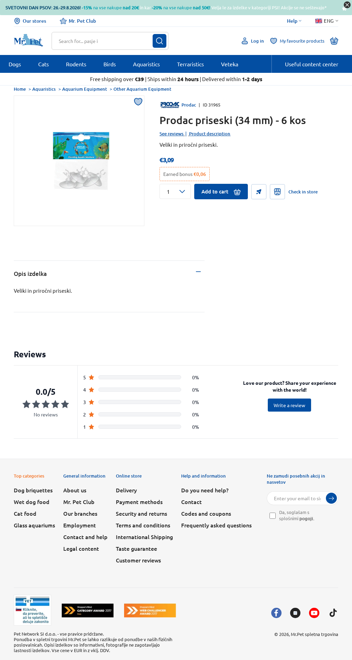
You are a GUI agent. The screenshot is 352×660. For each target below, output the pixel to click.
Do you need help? (205, 490)
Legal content (81, 548)
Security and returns (141, 513)
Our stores (34, 21)
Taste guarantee (136, 548)
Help (292, 21)
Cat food (25, 513)
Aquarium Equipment (84, 89)
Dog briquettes (33, 490)
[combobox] (106, 41)
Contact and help (85, 536)
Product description (209, 134)
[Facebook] (276, 613)
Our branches (80, 513)
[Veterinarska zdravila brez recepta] (32, 610)
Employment (79, 525)
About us (74, 490)
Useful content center (311, 63)
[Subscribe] (331, 498)
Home (20, 89)
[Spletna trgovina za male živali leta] (88, 610)
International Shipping (144, 536)
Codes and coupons (206, 513)
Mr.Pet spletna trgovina (314, 634)
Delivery (126, 490)
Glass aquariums (34, 525)
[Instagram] (295, 613)
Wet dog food (32, 501)
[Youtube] (314, 613)
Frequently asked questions (216, 525)
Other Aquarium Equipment (142, 89)
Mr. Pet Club (82, 21)
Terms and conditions (143, 525)
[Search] (159, 41)
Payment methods (139, 501)
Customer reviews (138, 560)
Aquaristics (44, 89)
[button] (175, 191)
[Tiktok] (333, 613)
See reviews (172, 134)
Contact (191, 501)
